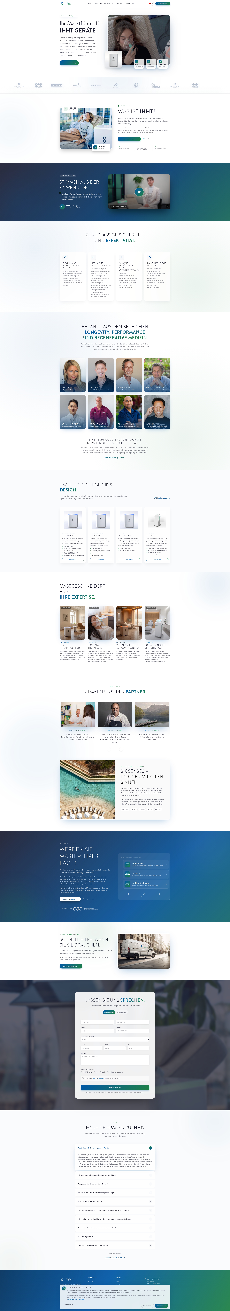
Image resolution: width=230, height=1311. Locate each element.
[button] (73, 375)
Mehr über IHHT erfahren (128, 139)
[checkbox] (81, 1072)
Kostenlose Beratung (69, 63)
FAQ (133, 3)
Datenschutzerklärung (98, 1078)
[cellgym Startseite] (67, 4)
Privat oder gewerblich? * (88, 1036)
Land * (83, 1045)
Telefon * (118, 1027)
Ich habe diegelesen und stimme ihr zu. (102, 1078)
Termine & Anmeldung (69, 899)
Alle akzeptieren (161, 1305)
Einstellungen (68, 1304)
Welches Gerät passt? (161, 498)
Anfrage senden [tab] (109, 1012)
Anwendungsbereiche (106, 3)
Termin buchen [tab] (121, 1012)
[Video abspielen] (139, 191)
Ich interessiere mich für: (88, 1069)
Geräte (96, 3)
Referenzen (119, 3)
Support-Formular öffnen (70, 966)
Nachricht (83, 1053)
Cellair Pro (91, 1282)
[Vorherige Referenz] (109, 749)
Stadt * (130, 1045)
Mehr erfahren (72, 557)
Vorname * (84, 1019)
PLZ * (106, 1045)
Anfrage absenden (115, 1087)
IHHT (89, 3)
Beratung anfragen (162, 3)
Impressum (81, 1299)
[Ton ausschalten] (167, 206)
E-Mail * (83, 1027)
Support (127, 3)
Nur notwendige (147, 1305)
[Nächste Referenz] (121, 749)
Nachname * (119, 1019)
